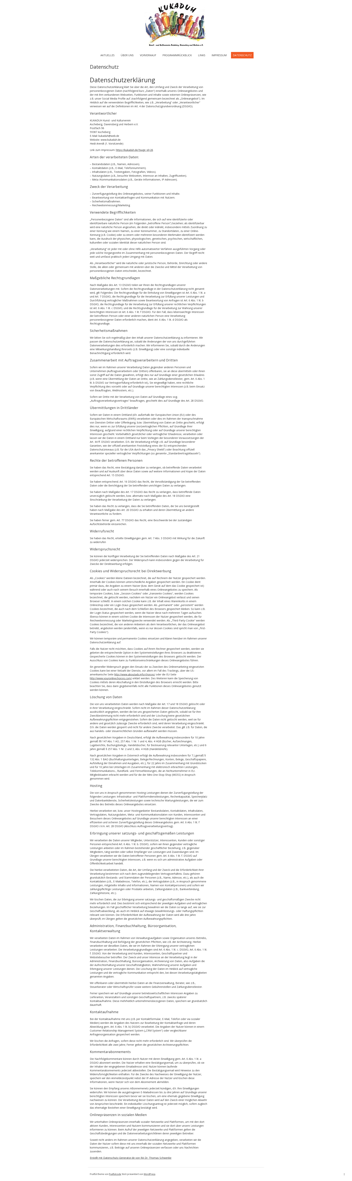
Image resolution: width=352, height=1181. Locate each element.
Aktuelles (107, 55)
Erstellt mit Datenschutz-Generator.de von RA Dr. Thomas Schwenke (130, 1158)
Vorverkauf (148, 55)
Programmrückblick (177, 55)
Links (201, 55)
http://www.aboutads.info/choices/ (134, 674)
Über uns (127, 55)
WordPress (149, 1174)
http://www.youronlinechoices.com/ (111, 678)
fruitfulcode (115, 1174)
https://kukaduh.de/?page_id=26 (134, 150)
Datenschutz (242, 55)
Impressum (219, 55)
